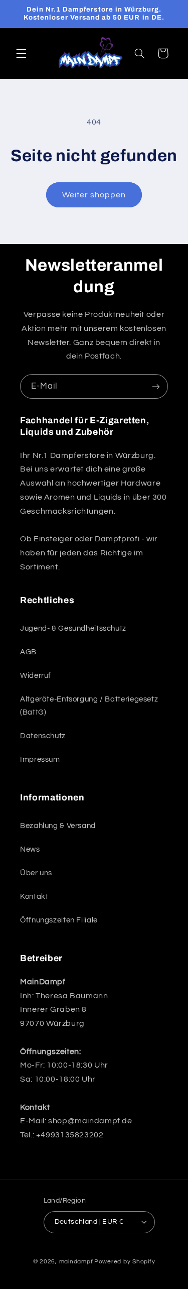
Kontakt (34, 896)
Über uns (36, 873)
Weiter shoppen (94, 195)
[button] (21, 53)
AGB (28, 652)
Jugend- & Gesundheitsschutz (73, 628)
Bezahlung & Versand (58, 826)
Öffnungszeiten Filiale (59, 920)
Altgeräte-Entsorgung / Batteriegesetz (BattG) (89, 705)
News (30, 849)
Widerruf (35, 675)
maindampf (76, 1261)
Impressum (40, 759)
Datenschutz (43, 736)
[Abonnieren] (155, 386)
